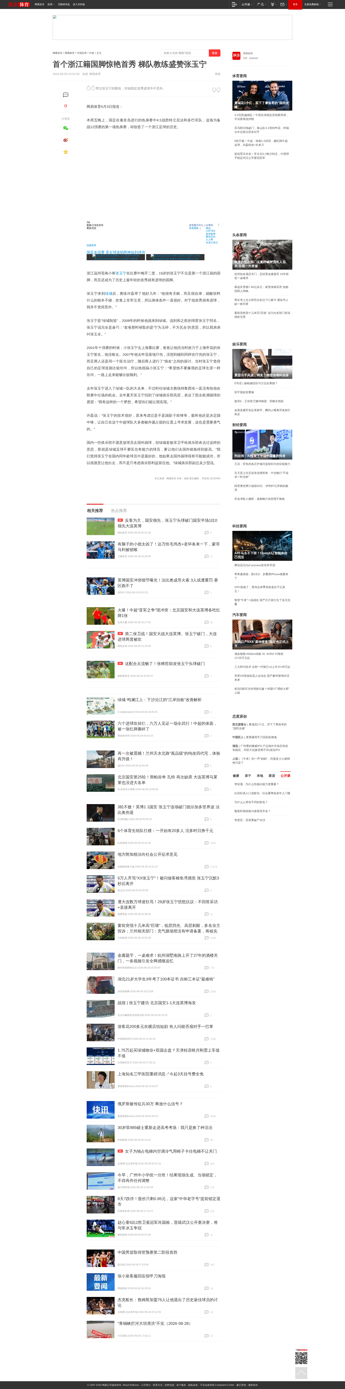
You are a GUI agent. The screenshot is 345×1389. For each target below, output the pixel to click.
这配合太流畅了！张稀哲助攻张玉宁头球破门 (165, 663)
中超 (91, 53)
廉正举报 (241, 1385)
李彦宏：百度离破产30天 (250, 820)
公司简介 (146, 1385)
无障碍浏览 (64, 4)
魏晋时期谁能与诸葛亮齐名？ (252, 811)
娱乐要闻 (239, 344)
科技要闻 (239, 526)
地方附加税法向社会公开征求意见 (147, 854)
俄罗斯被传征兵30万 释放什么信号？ (150, 1104)
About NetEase (131, 1385)
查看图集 (194, 228)
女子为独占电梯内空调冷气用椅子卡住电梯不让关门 (171, 1151)
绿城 (108, 294)
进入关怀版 (79, 4)
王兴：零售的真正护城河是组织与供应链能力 (262, 464)
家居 (272, 775)
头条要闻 (239, 235)
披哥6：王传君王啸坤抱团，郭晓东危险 (259, 401)
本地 (260, 775)
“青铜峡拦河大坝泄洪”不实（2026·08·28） (155, 1323)
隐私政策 (193, 1385)
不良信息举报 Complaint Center (217, 1385)
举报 (217, 74)
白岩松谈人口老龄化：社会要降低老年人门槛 (262, 793)
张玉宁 (120, 273)
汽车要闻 (239, 615)
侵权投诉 (253, 1385)
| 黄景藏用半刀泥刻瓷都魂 (254, 737)
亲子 (248, 775)
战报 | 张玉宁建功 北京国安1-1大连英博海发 (157, 1003)
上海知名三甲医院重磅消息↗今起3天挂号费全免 (161, 1074)
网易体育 (69, 53)
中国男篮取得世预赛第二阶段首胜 (147, 1252)
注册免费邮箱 (311, 4)
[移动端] (234, 4)
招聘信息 (169, 1385)
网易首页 (39, 4)
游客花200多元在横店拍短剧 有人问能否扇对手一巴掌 (165, 1026)
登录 (295, 4)
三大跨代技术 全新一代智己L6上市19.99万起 (262, 666)
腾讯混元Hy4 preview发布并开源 (254, 565)
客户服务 (181, 1385)
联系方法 (158, 1385)
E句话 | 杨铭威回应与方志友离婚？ (256, 383)
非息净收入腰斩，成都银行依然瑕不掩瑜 (259, 498)
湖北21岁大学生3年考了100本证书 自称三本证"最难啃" (166, 979)
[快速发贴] (65, 95)
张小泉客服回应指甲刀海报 (142, 1276)
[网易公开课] (247, 4)
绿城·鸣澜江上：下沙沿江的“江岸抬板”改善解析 (160, 699)
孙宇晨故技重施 (244, 392)
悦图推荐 (91, 245)
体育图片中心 (196, 225)
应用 (50, 4)
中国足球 (82, 53)
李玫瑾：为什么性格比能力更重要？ (256, 784)
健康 (236, 775)
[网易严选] (261, 4)
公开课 (285, 775)
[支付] (273, 4)
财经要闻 (239, 425)
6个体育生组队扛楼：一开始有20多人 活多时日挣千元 (165, 830)
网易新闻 (248, 53)
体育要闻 (239, 76)
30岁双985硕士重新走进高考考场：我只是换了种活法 (165, 1127)
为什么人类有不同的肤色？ (251, 802)
